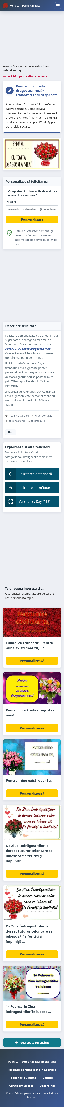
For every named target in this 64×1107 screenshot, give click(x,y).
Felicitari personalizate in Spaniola (32, 1070)
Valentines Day (12, 70)
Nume (46, 66)
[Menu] (57, 5)
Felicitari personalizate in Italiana (32, 1061)
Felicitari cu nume (23, 1078)
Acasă (6, 66)
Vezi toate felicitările (35, 1043)
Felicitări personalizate (26, 66)
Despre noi (47, 1086)
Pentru (11, 202)
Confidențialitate (21, 1086)
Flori (11, 432)
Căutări (47, 1078)
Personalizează (32, 660)
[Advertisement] (32, 38)
